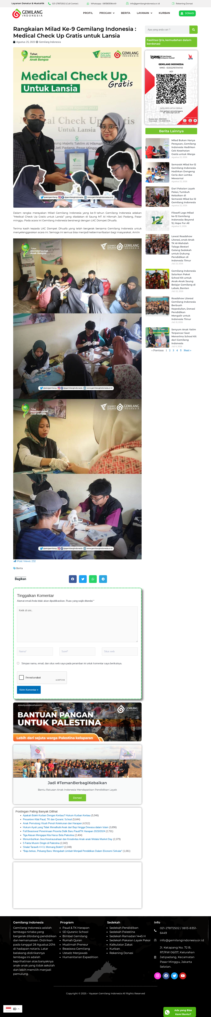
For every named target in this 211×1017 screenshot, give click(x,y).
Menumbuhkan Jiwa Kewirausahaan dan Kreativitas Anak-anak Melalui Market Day (67, 839)
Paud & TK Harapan (75, 927)
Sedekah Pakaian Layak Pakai (130, 940)
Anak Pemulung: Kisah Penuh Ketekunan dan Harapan (52, 823)
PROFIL (88, 12)
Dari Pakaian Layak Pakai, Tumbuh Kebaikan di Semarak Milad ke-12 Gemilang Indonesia (183, 195)
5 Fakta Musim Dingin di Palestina (41, 843)
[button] (73, 579)
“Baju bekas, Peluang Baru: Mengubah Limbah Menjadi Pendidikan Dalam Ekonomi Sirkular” (72, 851)
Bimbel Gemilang (74, 936)
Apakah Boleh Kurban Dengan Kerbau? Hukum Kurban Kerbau (56, 815)
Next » (187, 350)
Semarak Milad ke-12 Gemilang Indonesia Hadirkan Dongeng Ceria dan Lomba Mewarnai (183, 171)
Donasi (77, 797)
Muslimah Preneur (75, 944)
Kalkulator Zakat (121, 944)
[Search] (193, 30)
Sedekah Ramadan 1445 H (127, 936)
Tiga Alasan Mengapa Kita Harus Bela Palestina (48, 835)
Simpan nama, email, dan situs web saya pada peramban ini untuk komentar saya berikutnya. (71, 663)
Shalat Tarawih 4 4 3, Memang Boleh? (43, 847)
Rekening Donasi (121, 953)
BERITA (125, 12)
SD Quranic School (75, 932)
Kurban (114, 948)
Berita (19, 568)
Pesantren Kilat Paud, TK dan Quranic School (47, 819)
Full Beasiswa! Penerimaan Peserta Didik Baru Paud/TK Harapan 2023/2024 (64, 831)
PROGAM (105, 12)
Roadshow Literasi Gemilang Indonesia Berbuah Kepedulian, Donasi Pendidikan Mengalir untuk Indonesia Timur (183, 309)
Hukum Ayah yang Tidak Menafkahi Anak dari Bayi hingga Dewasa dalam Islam (65, 827)
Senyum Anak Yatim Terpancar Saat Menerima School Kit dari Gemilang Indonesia (183, 336)
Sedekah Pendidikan (123, 927)
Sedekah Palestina (122, 932)
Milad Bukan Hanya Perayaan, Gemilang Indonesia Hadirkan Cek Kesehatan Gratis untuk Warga (183, 147)
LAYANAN (143, 12)
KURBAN (164, 12)
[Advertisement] (77, 885)
